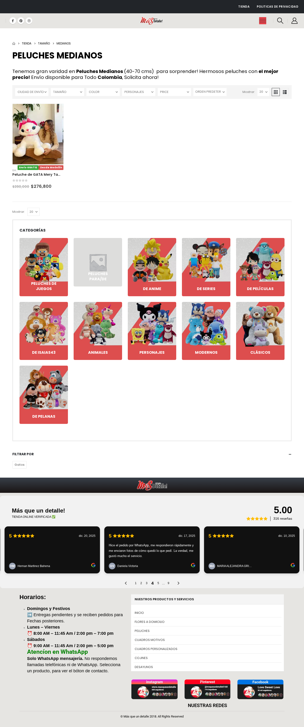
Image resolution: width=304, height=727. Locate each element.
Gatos (16, 170)
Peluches (142, 631)
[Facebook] (13, 20)
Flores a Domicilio (150, 622)
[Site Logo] (152, 21)
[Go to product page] (38, 134)
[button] (280, 21)
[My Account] (294, 21)
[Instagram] (29, 20)
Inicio (139, 613)
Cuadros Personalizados (156, 649)
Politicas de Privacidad (277, 7)
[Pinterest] (21, 20)
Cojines (141, 658)
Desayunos (144, 667)
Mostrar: (248, 92)
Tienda (244, 7)
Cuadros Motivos (150, 640)
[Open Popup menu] (262, 20)
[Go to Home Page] (13, 43)
